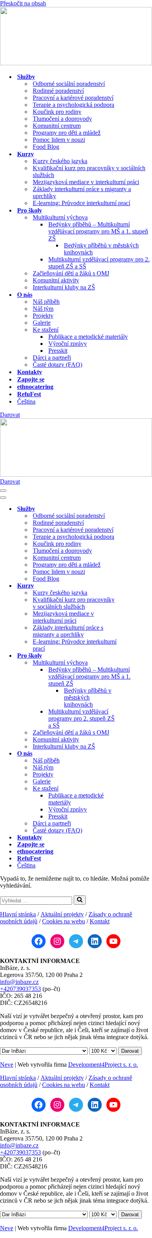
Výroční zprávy (67, 343)
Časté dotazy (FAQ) (57, 364)
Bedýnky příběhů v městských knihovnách (101, 249)
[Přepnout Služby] (136, 509)
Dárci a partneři (52, 357)
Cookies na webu (63, 921)
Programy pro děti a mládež (67, 132)
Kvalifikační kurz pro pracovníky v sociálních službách (89, 171)
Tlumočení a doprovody (62, 118)
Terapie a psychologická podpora (73, 104)
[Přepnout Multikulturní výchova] (136, 663)
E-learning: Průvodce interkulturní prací (81, 203)
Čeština (26, 401)
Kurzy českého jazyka (60, 161)
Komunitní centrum (57, 125)
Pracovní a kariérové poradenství (73, 97)
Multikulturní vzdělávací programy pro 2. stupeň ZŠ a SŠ (99, 263)
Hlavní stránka (18, 914)
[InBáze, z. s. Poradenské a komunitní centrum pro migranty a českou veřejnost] (76, 63)
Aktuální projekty (62, 914)
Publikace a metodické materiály (88, 336)
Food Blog (46, 146)
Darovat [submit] (130, 1051)
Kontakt (100, 921)
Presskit (57, 350)
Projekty (43, 315)
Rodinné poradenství (58, 90)
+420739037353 (20, 989)
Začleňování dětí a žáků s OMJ (71, 273)
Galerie (42, 322)
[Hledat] (80, 900)
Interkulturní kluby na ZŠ (64, 287)
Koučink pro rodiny (57, 111)
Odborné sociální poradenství (69, 83)
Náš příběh (46, 301)
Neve (6, 1064)
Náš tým (43, 308)
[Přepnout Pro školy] (136, 656)
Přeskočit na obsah (23, 3)
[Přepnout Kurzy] (136, 586)
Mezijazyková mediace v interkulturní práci (86, 182)
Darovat (10, 414)
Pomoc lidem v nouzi (59, 139)
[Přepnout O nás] (136, 753)
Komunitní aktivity (56, 280)
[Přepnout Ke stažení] (136, 788)
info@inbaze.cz (19, 982)
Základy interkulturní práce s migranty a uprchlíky (82, 192)
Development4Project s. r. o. (103, 1064)
